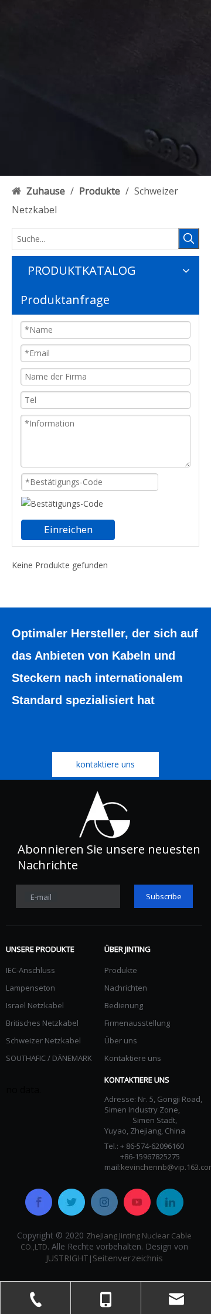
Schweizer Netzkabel (43, 1040)
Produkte (120, 970)
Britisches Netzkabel (42, 1023)
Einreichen (68, 529)
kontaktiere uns (105, 764)
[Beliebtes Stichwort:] (188, 238)
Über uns (120, 1040)
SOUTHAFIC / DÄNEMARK (49, 1058)
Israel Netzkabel (35, 1005)
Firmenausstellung (137, 1023)
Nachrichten (125, 987)
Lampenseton (30, 987)
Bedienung (123, 1005)
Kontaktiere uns (132, 1058)
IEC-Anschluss (30, 970)
